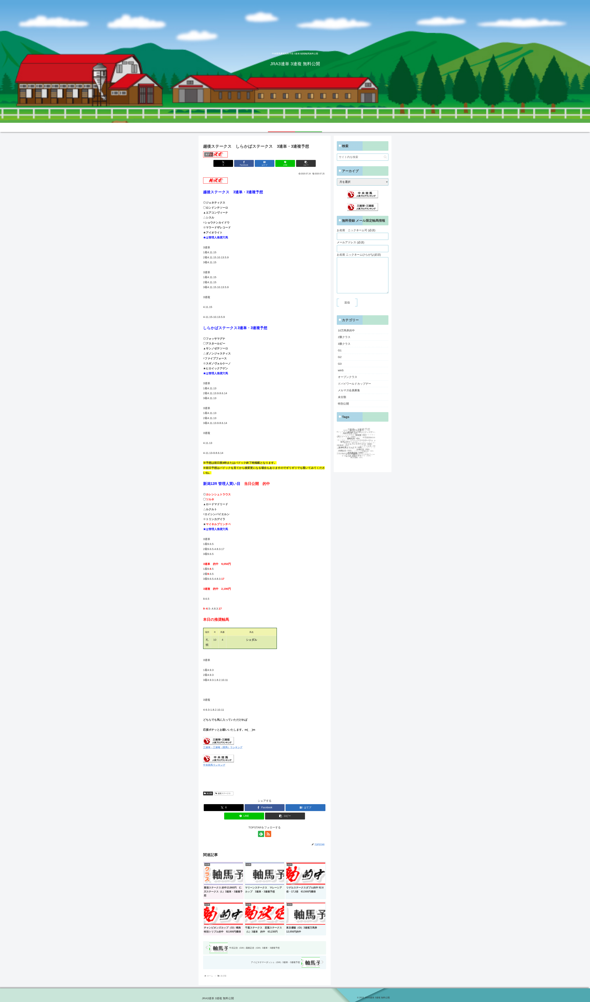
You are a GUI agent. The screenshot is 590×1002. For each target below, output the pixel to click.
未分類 (209, 793)
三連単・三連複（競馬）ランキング (222, 747)
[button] (306, 163)
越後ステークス (225, 793)
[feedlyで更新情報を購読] (261, 834)
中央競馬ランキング (214, 764)
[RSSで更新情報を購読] (268, 834)
